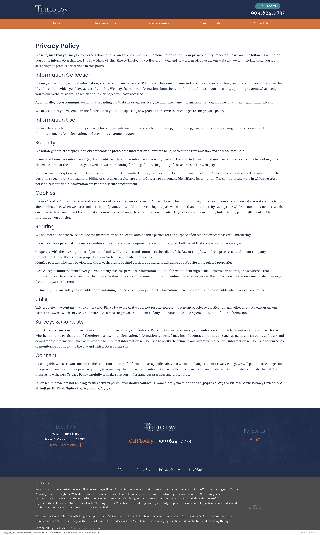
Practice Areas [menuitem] (158, 23)
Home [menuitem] (56, 23)
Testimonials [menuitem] (210, 23)
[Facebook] (251, 440)
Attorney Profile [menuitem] (104, 23)
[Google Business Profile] (258, 440)
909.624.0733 (268, 13)
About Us (143, 469)
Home (122, 469)
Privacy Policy (169, 469)
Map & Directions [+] (65, 445)
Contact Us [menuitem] (260, 23)
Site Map (195, 469)
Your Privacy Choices (84, 528)
